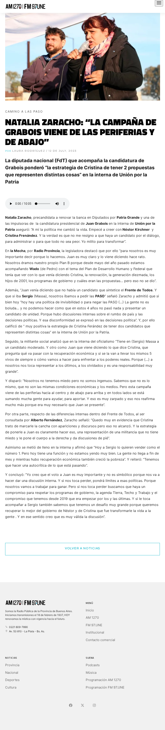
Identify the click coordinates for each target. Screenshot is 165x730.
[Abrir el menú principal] (159, 3)
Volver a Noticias (82, 548)
